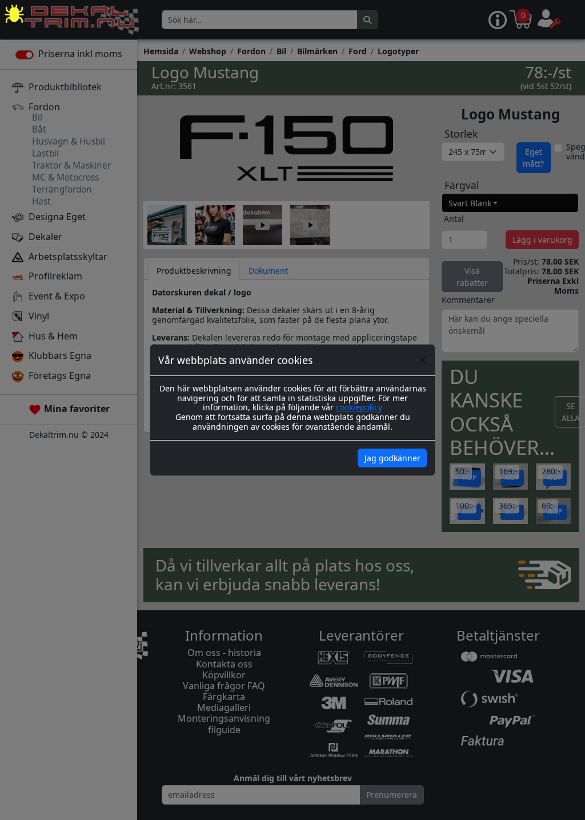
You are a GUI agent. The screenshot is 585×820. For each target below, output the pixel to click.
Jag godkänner (392, 458)
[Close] (423, 360)
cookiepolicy (359, 407)
